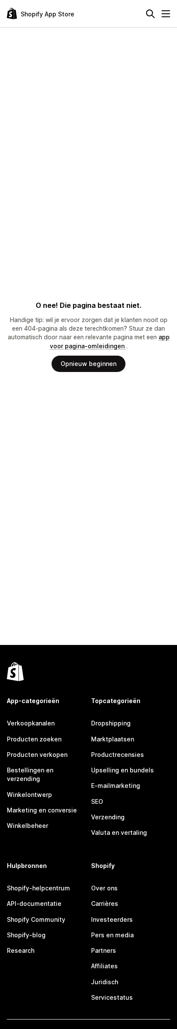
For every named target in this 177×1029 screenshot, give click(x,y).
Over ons (104, 888)
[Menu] (166, 13)
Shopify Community (36, 919)
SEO (97, 801)
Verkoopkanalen (31, 723)
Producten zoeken (34, 739)
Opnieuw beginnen (88, 363)
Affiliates (104, 966)
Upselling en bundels (122, 770)
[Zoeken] (150, 13)
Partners (103, 950)
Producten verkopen (37, 754)
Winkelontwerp (29, 794)
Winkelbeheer (27, 825)
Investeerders (112, 919)
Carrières (104, 903)
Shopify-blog (26, 935)
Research (20, 950)
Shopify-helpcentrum (38, 888)
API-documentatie (34, 903)
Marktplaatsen (112, 739)
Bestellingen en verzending (30, 774)
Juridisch (104, 982)
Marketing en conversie (42, 810)
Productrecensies (117, 754)
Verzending (108, 817)
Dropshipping (111, 723)
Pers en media (112, 935)
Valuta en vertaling (119, 832)
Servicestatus (112, 997)
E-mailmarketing (115, 785)
